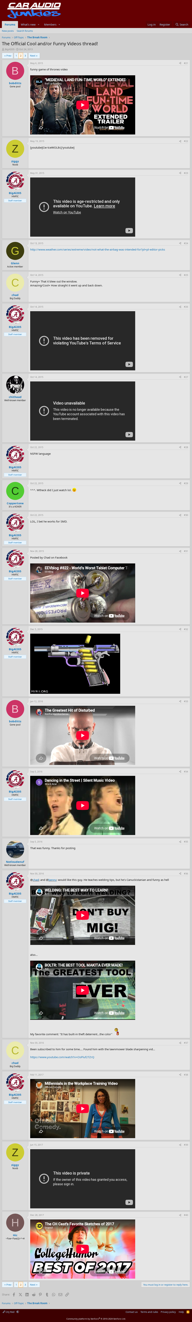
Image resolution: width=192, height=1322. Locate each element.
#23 (186, 173)
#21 (186, 63)
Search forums (25, 30)
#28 (186, 447)
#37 (186, 1042)
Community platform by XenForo (96, 1318)
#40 (186, 1215)
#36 (186, 873)
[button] (38, 24)
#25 (186, 275)
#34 (186, 771)
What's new (28, 24)
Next (32, 55)
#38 (186, 1074)
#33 (186, 701)
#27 (186, 377)
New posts (8, 30)
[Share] (180, 63)
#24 (186, 243)
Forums (10, 24)
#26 (186, 306)
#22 (186, 141)
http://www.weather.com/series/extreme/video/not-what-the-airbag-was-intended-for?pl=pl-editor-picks (97, 249)
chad (36, 880)
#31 (186, 551)
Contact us (132, 1312)
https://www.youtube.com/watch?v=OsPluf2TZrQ (62, 1057)
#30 (186, 515)
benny (52, 880)
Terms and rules (149, 1312)
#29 (186, 483)
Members (50, 24)
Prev (8, 55)
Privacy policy (168, 1312)
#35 (186, 841)
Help (181, 1312)
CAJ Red (10, 1312)
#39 (186, 1144)
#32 (186, 629)
